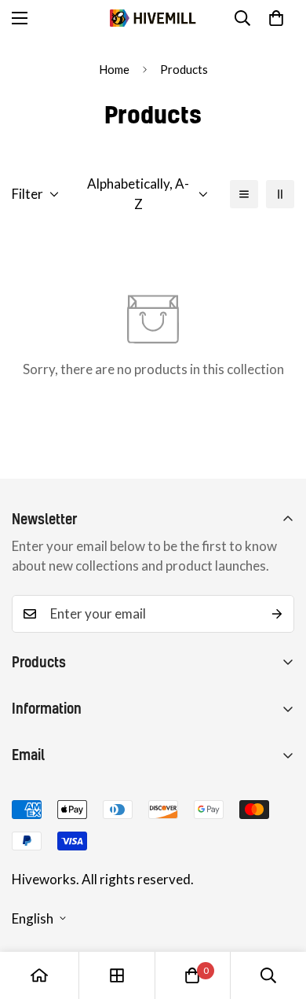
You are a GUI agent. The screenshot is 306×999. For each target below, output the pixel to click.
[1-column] (244, 194)
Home (114, 69)
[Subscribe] (277, 614)
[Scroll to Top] (277, 915)
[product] (39, 975)
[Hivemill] (153, 18)
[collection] (117, 975)
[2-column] (280, 194)
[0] (276, 18)
